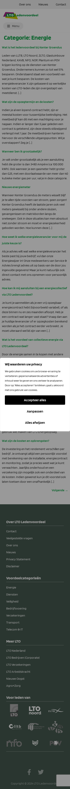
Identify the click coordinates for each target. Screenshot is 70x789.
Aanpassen (35, 411)
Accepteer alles (35, 400)
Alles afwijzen (35, 422)
